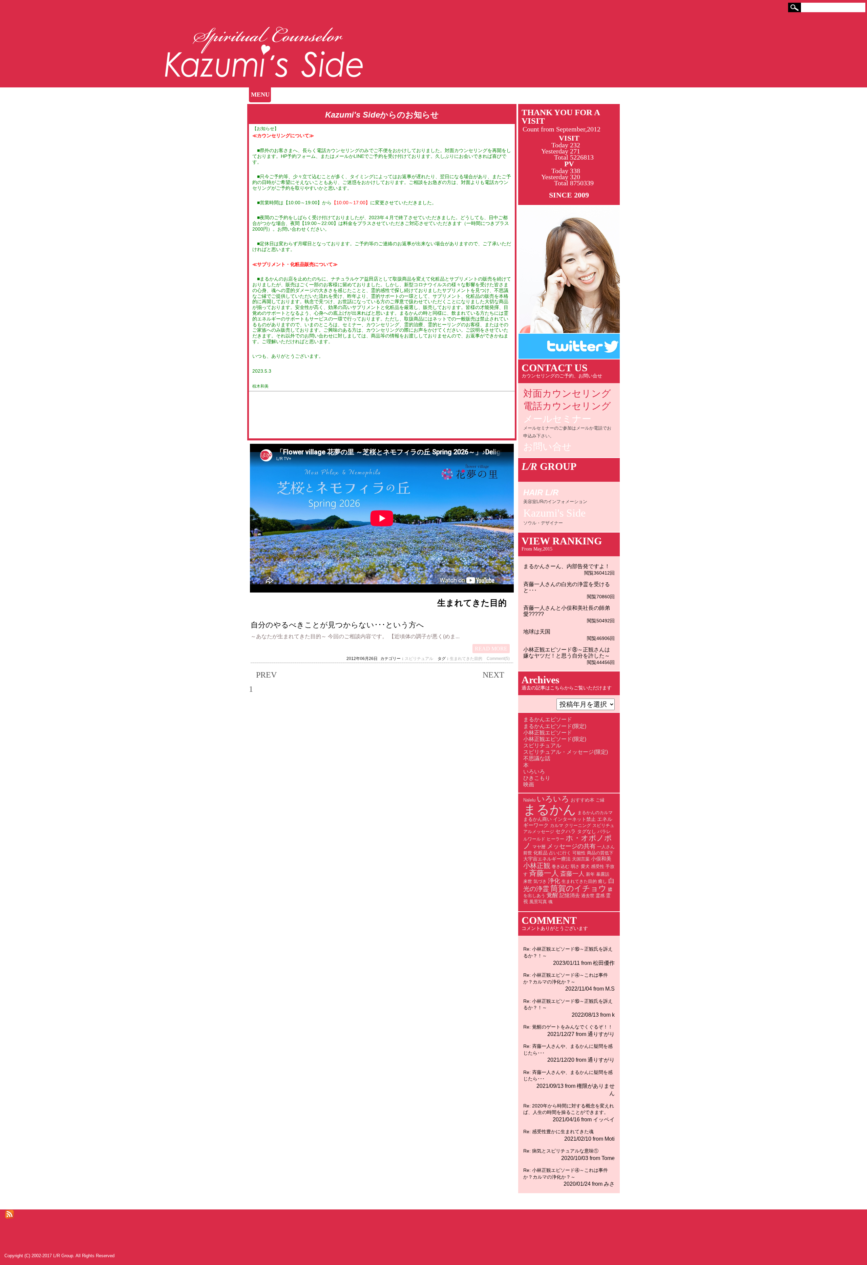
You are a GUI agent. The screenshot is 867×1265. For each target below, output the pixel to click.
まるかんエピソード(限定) (554, 726)
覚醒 (552, 895)
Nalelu (529, 800)
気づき (540, 881)
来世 (527, 881)
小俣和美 (601, 859)
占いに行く (560, 852)
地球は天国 (536, 632)
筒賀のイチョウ (578, 888)
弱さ (575, 866)
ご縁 (600, 800)
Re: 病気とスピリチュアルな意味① (560, 1151)
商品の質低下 (600, 852)
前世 (527, 852)
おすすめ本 (582, 800)
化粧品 (540, 852)
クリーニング (578, 825)
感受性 (597, 866)
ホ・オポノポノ (567, 842)
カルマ (556, 825)
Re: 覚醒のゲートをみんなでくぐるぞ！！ (568, 1027)
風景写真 (538, 901)
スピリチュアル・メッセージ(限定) (565, 752)
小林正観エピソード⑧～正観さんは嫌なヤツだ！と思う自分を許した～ (566, 653)
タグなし (586, 831)
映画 (528, 784)
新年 (590, 874)
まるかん (549, 809)
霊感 (600, 895)
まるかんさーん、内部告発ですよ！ (566, 566)
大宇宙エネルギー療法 (547, 859)
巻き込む (560, 866)
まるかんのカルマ (595, 812)
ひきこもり (536, 778)
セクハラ (565, 831)
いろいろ (534, 771)
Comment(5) (498, 659)
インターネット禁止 (574, 819)
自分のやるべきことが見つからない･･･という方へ (337, 625)
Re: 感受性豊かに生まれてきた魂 (558, 1131)
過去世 (587, 895)
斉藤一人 (544, 873)
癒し (602, 881)
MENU (260, 94)
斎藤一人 (572, 873)
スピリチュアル (419, 659)
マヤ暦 (539, 846)
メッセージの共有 (571, 846)
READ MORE (491, 648)
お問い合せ (547, 447)
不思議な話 (536, 758)
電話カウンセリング (567, 406)
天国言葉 (581, 859)
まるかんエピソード (547, 719)
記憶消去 (569, 895)
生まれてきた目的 (466, 659)
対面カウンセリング (567, 393)
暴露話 (602, 874)
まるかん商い (537, 819)
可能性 (579, 852)
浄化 (554, 880)
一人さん (606, 846)
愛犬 (585, 866)
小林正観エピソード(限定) (554, 739)
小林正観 (536, 865)
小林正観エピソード (547, 732)
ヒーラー (555, 839)
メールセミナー (567, 426)
